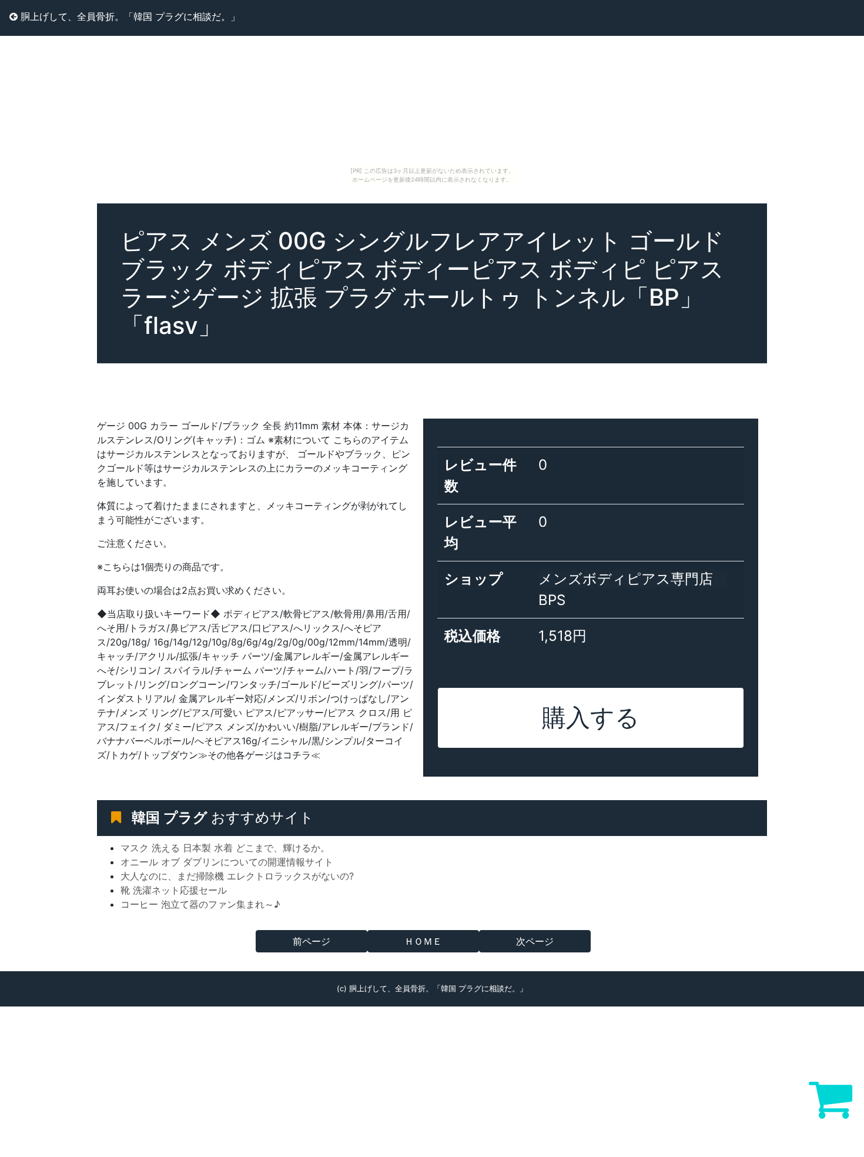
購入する (590, 717)
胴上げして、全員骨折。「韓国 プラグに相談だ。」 (129, 16)
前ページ (311, 941)
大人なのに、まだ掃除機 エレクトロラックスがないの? (237, 876)
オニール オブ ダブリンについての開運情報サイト (226, 862)
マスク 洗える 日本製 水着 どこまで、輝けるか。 (225, 848)
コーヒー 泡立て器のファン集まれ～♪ (200, 904)
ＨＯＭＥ (423, 941)
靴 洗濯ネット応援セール (173, 890)
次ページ (535, 941)
